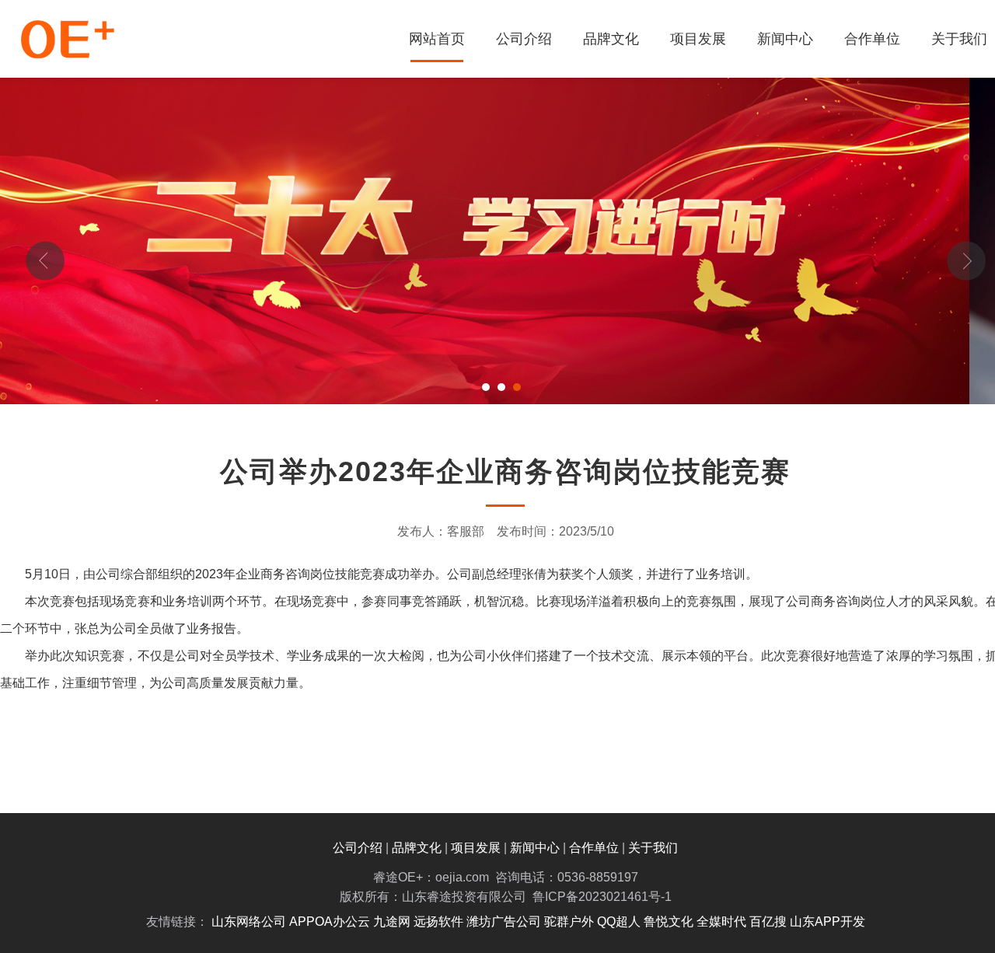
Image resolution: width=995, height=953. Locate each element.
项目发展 (698, 39)
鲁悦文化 (668, 921)
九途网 (391, 921)
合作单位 (872, 39)
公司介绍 (524, 39)
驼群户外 (569, 921)
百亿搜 (768, 921)
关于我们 (653, 847)
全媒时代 (721, 921)
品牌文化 (611, 39)
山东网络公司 (248, 921)
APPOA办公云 (329, 921)
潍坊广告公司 (503, 921)
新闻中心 (785, 39)
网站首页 (437, 39)
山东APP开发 (827, 921)
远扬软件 (438, 921)
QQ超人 (619, 921)
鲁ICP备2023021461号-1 (602, 896)
